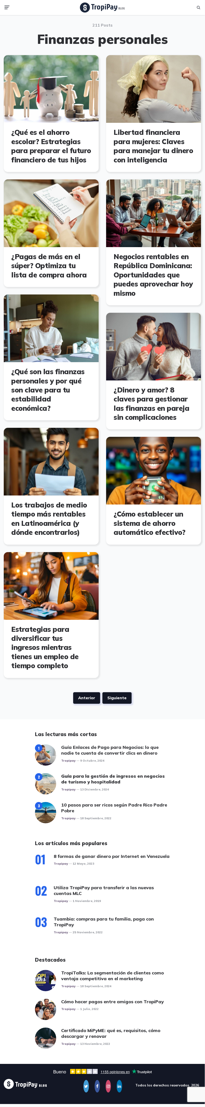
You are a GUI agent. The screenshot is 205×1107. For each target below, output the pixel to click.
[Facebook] (97, 1086)
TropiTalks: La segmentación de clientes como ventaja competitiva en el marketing (112, 975)
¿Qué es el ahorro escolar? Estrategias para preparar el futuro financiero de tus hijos (51, 146)
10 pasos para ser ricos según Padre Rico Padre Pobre (114, 808)
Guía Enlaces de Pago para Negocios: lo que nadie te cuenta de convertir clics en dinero (110, 750)
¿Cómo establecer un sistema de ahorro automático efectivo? (149, 523)
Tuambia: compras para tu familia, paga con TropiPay (104, 922)
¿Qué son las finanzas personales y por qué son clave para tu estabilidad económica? (48, 390)
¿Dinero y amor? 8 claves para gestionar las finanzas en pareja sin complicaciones (151, 403)
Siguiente (117, 697)
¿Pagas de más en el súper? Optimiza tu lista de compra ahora (49, 265)
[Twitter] (86, 1086)
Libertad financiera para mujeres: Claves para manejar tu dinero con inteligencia (153, 146)
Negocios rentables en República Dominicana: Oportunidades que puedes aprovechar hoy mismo (153, 274)
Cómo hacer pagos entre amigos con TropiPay (112, 1001)
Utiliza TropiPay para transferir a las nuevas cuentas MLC (104, 890)
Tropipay (68, 760)
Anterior (86, 697)
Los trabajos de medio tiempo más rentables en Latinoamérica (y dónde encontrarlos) (49, 518)
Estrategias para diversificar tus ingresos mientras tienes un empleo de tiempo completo (45, 647)
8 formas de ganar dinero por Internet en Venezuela (112, 856)
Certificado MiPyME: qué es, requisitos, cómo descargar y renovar (110, 1033)
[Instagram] (108, 1086)
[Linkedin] (119, 1086)
